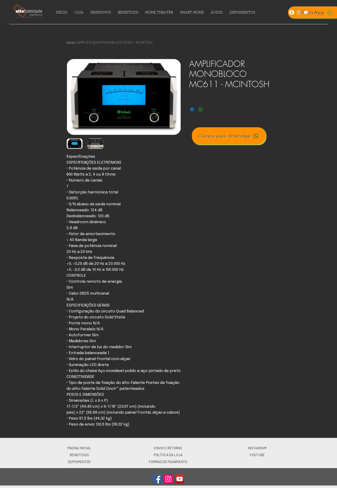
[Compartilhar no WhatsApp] (201, 109)
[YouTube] (179, 478)
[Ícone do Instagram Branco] (298, 12)
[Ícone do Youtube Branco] (305, 12)
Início (70, 42)
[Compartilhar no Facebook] (192, 109)
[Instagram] (168, 478)
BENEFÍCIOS (79, 455)
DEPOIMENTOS (79, 462)
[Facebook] (291, 12)
